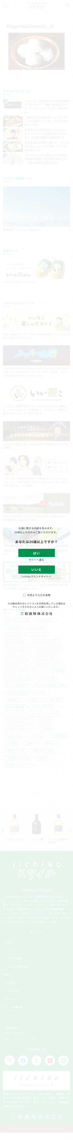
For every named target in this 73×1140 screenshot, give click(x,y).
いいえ (36, 569)
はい (36, 553)
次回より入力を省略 (38, 595)
